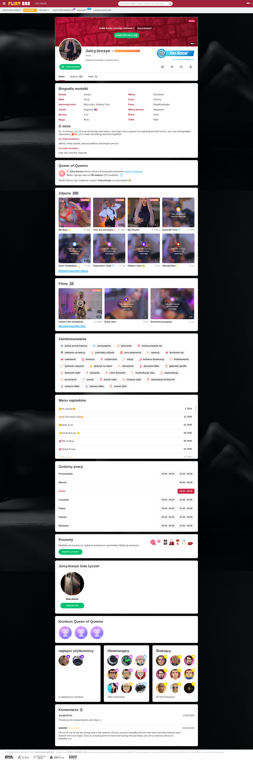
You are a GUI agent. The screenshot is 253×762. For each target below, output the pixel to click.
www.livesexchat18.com (44, 752)
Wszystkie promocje (63, 10)
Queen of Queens (133, 171)
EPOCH (70, 752)
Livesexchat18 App (102, 10)
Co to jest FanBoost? (183, 59)
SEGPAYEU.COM (80, 752)
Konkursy (82, 10)
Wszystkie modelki (12, 10)
